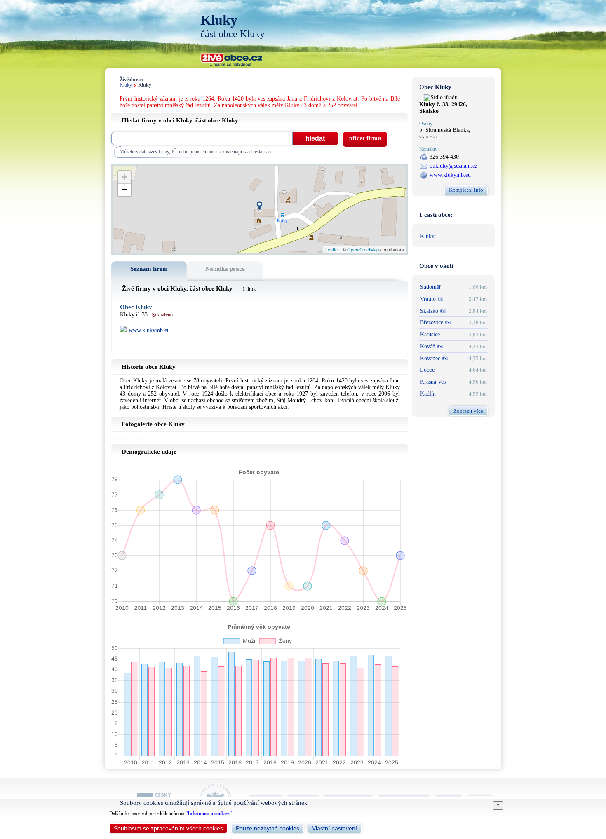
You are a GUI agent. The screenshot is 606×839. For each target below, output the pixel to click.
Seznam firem (149, 268)
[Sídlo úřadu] (440, 97)
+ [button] (124, 177)
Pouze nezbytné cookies (267, 828)
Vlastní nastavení (334, 828)
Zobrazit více (468, 411)
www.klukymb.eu (450, 175)
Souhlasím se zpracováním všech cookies (168, 828)
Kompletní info (466, 190)
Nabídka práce (225, 268)
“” (209, 813)
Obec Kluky (136, 307)
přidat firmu (365, 138)
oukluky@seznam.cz (453, 166)
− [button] (124, 190)
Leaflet (332, 249)
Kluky (126, 85)
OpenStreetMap (363, 249)
